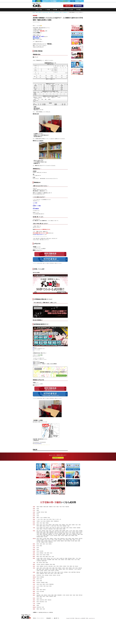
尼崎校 (58, 573)
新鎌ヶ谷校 (54, 527)
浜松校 (41, 556)
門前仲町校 (43, 530)
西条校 (44, 584)
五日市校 (47, 584)
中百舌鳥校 (57, 570)
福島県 (34, 517)
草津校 (51, 564)
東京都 (34, 530)
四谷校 (74, 530)
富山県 (34, 545)
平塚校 (58, 538)
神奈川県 (34, 538)
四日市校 (40, 562)
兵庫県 (34, 572)
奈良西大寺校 (39, 575)
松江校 (38, 580)
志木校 (60, 524)
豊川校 (73, 559)
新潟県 (34, 543)
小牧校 (41, 559)
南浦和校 (63, 524)
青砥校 (79, 534)
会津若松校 (45, 517)
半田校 (80, 558)
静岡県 (34, 556)
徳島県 (34, 587)
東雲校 (76, 535)
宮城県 (34, 512)
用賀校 (41, 534)
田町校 (67, 530)
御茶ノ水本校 (39, 530)
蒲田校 (82, 534)
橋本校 (73, 538)
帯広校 (64, 506)
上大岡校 (56, 539)
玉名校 (46, 601)
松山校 (38, 591)
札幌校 (38, 506)
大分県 (34, 603)
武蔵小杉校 (80, 538)
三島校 (53, 556)
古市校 (67, 569)
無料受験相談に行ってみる (58, 457)
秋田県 (34, 513)
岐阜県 (34, 554)
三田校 (70, 572)
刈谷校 (58, 558)
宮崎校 (38, 605)
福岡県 (34, 595)
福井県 (34, 549)
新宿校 (61, 530)
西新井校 (73, 535)
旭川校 (55, 506)
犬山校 (76, 559)
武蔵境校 (66, 535)
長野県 (34, 552)
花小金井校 (45, 536)
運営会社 (34, 618)
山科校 (55, 566)
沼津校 (44, 556)
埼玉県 (34, 524)
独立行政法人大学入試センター (44, 612)
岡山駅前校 (43, 582)
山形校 (38, 515)
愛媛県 (34, 591)
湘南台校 (67, 539)
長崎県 (34, 599)
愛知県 (34, 558)
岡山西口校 (38, 582)
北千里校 (49, 570)
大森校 (38, 534)
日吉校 (38, 539)
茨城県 (34, 519)
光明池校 (45, 570)
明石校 (49, 572)
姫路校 (38, 572)
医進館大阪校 (71, 569)
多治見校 (44, 554)
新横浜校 (51, 538)
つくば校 (38, 519)
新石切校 (41, 570)
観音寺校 (44, 589)
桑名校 (47, 562)
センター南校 (78, 539)
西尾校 (56, 559)
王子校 (41, 535)
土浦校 (44, 519)
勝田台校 (58, 527)
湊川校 (38, 573)
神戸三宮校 (41, 572)
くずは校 (75, 569)
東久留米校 (55, 535)
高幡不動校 (50, 534)
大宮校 (41, 524)
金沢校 (38, 547)
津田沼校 (47, 527)
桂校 (73, 566)
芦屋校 (56, 572)
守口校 (50, 569)
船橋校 (64, 527)
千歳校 (61, 506)
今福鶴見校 (60, 569)
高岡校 (41, 545)
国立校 (70, 535)
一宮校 (77, 558)
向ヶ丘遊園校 (42, 539)
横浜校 (41, 538)
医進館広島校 (51, 584)
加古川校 (61, 572)
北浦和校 (73, 524)
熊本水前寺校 (42, 601)
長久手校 (44, 559)
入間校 (79, 524)
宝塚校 (58, 572)
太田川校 (44, 558)
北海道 (34, 506)
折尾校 (44, 596)
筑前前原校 (51, 596)
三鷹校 (67, 534)
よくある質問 (70, 9)
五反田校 (62, 535)
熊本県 (34, 601)
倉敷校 (46, 582)
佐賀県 (34, 598)
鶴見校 (71, 539)
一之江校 (38, 535)
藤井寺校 (52, 570)
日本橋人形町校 (45, 534)
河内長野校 (46, 569)
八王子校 (70, 530)
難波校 (53, 569)
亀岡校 (71, 566)
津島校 (79, 559)
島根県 (34, 580)
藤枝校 (47, 556)
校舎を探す (68, 5)
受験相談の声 (35, 15)
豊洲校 (47, 535)
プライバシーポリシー (40, 618)
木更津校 (74, 527)
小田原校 (55, 538)
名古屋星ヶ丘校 (62, 558)
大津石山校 (38, 564)
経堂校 (59, 535)
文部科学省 (51, 612)
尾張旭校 (62, 559)
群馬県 (34, 522)
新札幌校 (41, 506)
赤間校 (38, 596)
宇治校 (68, 566)
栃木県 (34, 521)
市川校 (38, 527)
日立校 (47, 519)
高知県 (34, 593)
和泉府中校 (79, 569)
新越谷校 (50, 524)
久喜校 (76, 524)
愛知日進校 (70, 558)
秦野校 (74, 539)
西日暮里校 (59, 534)
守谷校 (53, 519)
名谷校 (61, 573)
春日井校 (48, 558)
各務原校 (47, 554)
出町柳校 (64, 566)
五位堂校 (50, 575)
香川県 (34, 589)
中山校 (46, 539)
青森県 (34, 508)
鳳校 (37, 569)
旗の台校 (70, 534)
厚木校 (38, 538)
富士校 (50, 556)
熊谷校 (38, 524)
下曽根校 (47, 596)
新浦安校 (41, 527)
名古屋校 (38, 558)
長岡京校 (61, 566)
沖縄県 (34, 608)
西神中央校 (78, 572)
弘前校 (38, 508)
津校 (37, 562)
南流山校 (71, 527)
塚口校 (49, 573)
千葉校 (50, 527)
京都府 (34, 566)
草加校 (70, 524)
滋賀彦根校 (47, 564)
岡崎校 (41, 558)
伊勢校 (44, 562)
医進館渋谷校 (75, 534)
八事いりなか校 (53, 558)
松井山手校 (46, 566)
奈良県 (34, 575)
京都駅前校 (41, 566)
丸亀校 (41, 589)
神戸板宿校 (66, 572)
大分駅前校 (38, 603)
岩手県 (34, 510)
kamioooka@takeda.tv (38, 443)
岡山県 (34, 582)
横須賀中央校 (62, 538)
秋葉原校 (63, 534)
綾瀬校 (44, 535)
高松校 (38, 589)
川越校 (53, 524)
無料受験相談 (78, 5)
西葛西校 (64, 530)
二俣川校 (64, 539)
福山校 (41, 584)
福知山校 (76, 566)
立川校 (53, 530)
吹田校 (43, 569)
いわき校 (41, 517)
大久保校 (55, 573)
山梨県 (34, 551)
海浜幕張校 (78, 527)
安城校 (53, 559)
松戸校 (61, 527)
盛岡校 (38, 510)
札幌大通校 (67, 506)
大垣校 (41, 554)
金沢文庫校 (60, 539)
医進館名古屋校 (44, 560)
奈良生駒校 (46, 575)
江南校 (66, 559)
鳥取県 (34, 578)
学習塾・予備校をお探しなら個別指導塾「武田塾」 (80, 618)
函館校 (58, 506)
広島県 (34, 584)
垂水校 (52, 573)
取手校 (50, 519)
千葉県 (34, 527)
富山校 (38, 545)
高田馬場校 (57, 530)
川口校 (44, 524)
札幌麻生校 (51, 506)
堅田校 (54, 564)
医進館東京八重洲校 (40, 536)
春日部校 (56, 524)
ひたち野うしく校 (58, 519)
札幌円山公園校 (45, 506)
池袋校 (47, 530)
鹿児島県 (34, 607)
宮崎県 (34, 605)
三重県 (34, 562)
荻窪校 (77, 530)
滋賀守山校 (43, 564)
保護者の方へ (62, 9)
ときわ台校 (51, 535)
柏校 (44, 527)
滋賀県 (34, 564)
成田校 (67, 527)
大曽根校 (38, 559)
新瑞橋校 (69, 559)
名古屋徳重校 (49, 559)
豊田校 (74, 558)
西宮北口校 (46, 572)
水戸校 (41, 519)
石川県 (34, 547)
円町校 (58, 566)
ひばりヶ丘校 (55, 534)
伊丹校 (52, 572)
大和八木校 (58, 575)
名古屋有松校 (39, 560)
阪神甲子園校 (74, 572)
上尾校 (67, 524)
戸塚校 (52, 539)
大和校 (67, 538)
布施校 (64, 569)
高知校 (38, 593)
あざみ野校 (44, 538)
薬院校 (41, 596)
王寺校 (43, 575)
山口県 (34, 586)
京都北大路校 (50, 566)
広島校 (38, 584)
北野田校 (38, 570)
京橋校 (56, 569)
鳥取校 (38, 578)
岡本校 (46, 573)
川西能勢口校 (42, 573)
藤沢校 (48, 538)
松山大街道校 (42, 591)
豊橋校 (66, 558)
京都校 (38, 566)
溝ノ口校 (49, 539)
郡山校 (49, 517)
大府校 (59, 559)
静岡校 (38, 556)
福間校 (55, 596)
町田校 (50, 530)
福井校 (38, 549)
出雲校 (41, 580)
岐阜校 (38, 554)
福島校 (38, 517)
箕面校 (40, 569)
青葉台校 (70, 538)
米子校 (41, 578)
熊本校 (38, 601)
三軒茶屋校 (80, 530)
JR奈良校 (54, 575)
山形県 (34, 515)
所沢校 (47, 524)
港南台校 (76, 538)
